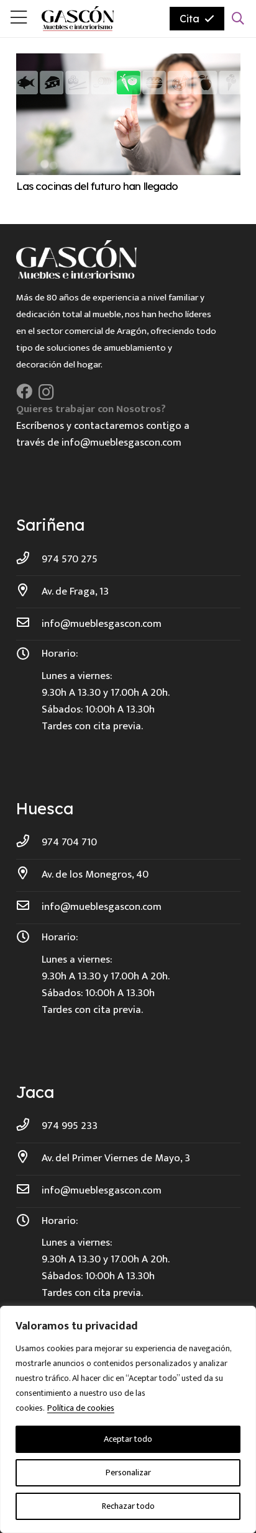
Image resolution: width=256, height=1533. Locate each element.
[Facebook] (24, 392)
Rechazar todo (128, 1506)
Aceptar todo (128, 1439)
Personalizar (128, 1472)
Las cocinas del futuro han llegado (97, 185)
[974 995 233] (29, 1126)
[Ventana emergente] (19, 19)
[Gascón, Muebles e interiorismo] (78, 18)
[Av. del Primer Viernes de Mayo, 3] (29, 1158)
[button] (238, 18)
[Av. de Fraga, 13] (29, 591)
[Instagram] (46, 392)
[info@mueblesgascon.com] (29, 624)
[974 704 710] (29, 842)
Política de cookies (80, 1408)
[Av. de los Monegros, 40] (29, 874)
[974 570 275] (29, 559)
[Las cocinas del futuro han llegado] (128, 61)
